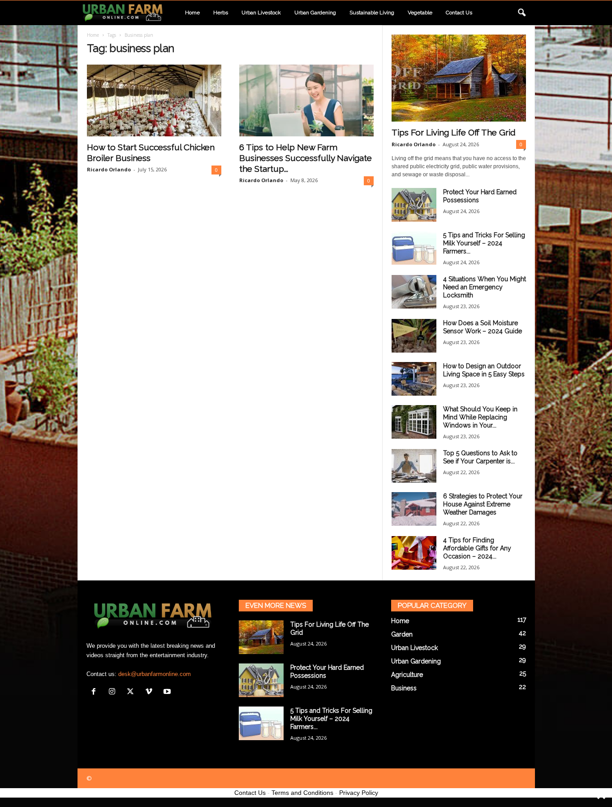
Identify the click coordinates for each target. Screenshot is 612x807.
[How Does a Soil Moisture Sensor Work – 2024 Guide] (414, 336)
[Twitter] (132, 692)
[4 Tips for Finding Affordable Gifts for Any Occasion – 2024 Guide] (414, 553)
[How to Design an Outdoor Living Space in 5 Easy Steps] (414, 379)
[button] (521, 13)
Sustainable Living (371, 12)
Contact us (459, 12)
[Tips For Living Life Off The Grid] (459, 78)
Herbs (220, 12)
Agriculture (407, 674)
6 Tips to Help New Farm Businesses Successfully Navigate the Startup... (305, 158)
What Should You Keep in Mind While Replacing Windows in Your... (480, 417)
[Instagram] (114, 692)
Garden (402, 634)
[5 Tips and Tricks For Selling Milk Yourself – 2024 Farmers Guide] (414, 248)
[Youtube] (168, 692)
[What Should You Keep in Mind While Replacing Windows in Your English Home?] (414, 422)
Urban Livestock (261, 12)
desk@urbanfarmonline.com (154, 674)
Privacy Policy (358, 792)
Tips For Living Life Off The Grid (454, 132)
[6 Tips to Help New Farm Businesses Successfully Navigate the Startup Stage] (306, 100)
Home (192, 12)
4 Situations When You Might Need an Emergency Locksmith (484, 287)
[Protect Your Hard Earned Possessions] (414, 205)
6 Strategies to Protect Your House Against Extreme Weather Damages (482, 504)
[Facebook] (95, 692)
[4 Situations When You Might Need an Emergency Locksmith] (414, 292)
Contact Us (250, 792)
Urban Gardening (315, 12)
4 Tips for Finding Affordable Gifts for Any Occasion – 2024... (477, 548)
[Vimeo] (151, 692)
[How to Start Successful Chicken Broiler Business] (154, 100)
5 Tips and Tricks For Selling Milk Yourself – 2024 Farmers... (484, 243)
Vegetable (420, 12)
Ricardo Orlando (109, 169)
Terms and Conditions (302, 792)
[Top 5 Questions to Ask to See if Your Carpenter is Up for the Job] (414, 466)
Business (404, 688)
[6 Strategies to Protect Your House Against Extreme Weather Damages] (414, 509)
